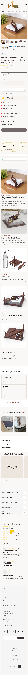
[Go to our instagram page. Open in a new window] (9, 631)
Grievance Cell (14, 657)
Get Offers (20, 637)
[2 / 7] (7, 42)
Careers (4, 615)
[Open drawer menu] (2, 4)
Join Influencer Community (9, 613)
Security (14, 650)
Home (2, 11)
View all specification (14, 402)
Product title (4, 480)
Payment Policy (14, 655)
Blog (4, 592)
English (13, 645)
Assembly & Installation (14, 659)
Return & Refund (14, 653)
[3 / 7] (12, 42)
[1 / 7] (3, 42)
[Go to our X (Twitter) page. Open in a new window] (14, 631)
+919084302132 (10, 625)
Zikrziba (4, 597)
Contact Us (5, 603)
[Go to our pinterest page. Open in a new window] (23, 631)
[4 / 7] (16, 42)
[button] (4, 65)
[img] (11, 548)
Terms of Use (14, 648)
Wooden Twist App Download (9, 605)
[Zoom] (24, 16)
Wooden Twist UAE (7, 595)
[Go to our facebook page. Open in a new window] (4, 631)
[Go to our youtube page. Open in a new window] (18, 631)
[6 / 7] (25, 42)
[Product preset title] (12, 467)
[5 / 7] (20, 42)
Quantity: (3, 79)
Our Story (5, 590)
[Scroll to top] (19, 666)
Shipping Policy (14, 661)
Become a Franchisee (7, 611)
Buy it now (14, 135)
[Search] (22, 4)
